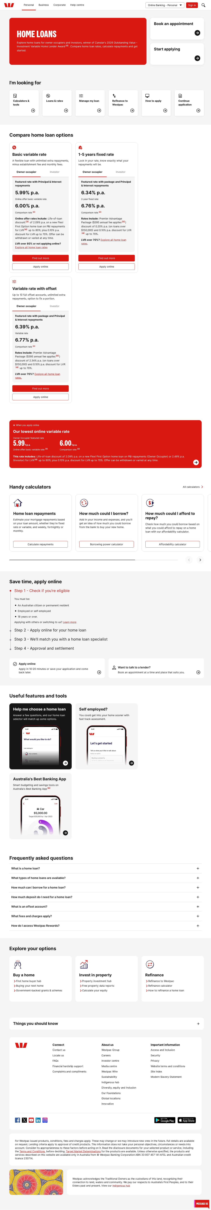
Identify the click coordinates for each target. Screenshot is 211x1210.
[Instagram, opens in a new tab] (44, 1120)
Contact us (58, 1049)
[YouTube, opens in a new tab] (31, 1120)
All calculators (191, 486)
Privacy (155, 1060)
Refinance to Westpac (161, 981)
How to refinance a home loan (166, 990)
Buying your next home (29, 985)
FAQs (55, 1060)
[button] (201, 1203)
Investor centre (110, 1060)
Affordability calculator (172, 544)
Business (44, 4)
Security (155, 1055)
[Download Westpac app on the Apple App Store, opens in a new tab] (186, 1120)
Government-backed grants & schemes (39, 990)
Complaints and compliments (69, 1071)
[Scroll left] (189, 560)
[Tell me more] (105, 444)
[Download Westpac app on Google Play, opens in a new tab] (164, 1120)
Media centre (109, 1066)
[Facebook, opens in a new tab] (17, 1120)
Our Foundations (111, 1093)
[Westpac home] (9, 5)
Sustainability (109, 1076)
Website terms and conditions (168, 1066)
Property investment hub (97, 981)
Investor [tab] (54, 171)
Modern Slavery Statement (166, 1076)
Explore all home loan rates (31, 247)
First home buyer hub (28, 981)
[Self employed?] (106, 736)
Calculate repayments (40, 544)
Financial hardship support (67, 1066)
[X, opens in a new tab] (24, 1120)
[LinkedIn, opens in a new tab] (38, 1120)
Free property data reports (98, 985)
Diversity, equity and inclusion (119, 1087)
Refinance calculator (160, 985)
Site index (156, 1071)
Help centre (77, 4)
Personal (29, 4)
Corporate (59, 4)
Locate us (58, 1055)
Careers (106, 1055)
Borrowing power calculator (106, 544)
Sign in (192, 5)
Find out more (40, 258)
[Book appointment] (177, 28)
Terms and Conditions (32, 1151)
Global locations (111, 1098)
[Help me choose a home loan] (40, 736)
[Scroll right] (200, 560)
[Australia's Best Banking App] (40, 806)
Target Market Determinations (83, 1151)
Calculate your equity (94, 990)
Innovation (108, 1103)
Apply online (40, 266)
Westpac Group (110, 1049)
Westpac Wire (109, 1071)
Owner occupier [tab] (26, 171)
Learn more (69, 622)
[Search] (203, 5)
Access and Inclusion (163, 1049)
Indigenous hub (110, 1082)
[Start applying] (177, 54)
